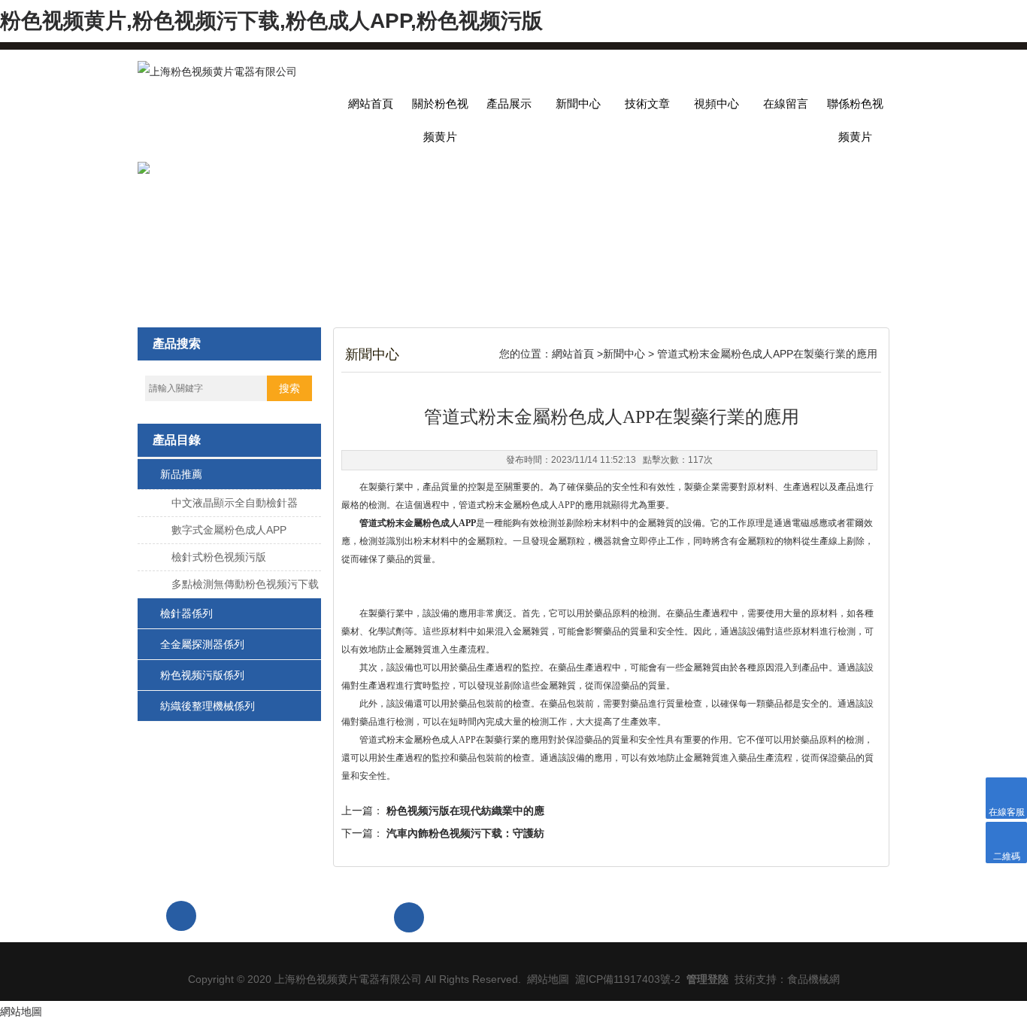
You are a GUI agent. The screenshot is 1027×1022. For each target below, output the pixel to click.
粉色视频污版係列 (202, 675)
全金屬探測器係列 (202, 644)
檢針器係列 (186, 613)
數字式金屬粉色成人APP (228, 530)
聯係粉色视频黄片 (855, 108)
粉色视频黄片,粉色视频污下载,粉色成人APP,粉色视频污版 (271, 20)
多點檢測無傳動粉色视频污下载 (245, 584)
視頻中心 (716, 103)
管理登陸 (707, 979)
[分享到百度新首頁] (822, 916)
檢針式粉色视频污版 (218, 557)
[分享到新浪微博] (788, 916)
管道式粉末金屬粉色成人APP (417, 523)
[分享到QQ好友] (857, 916)
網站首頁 (370, 103)
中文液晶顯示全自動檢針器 (234, 503)
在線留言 (785, 103)
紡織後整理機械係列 (207, 706)
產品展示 (509, 103)
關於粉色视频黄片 (440, 108)
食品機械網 (813, 979)
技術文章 (647, 103)
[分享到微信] (753, 916)
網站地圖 (548, 979)
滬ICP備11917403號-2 (627, 979)
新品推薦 (181, 474)
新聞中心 (578, 103)
